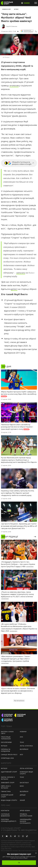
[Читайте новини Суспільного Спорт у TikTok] (27, 836)
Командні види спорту (26, 773)
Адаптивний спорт (9, 772)
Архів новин (25, 810)
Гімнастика (6, 791)
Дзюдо (23, 795)
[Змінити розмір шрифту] (36, 31)
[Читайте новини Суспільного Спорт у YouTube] (6, 836)
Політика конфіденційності (8, 820)
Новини (23, 732)
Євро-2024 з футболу (6, 787)
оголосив (14, 85)
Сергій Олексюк (11, 26)
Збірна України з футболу (8, 778)
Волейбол (24, 749)
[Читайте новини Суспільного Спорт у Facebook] (2, 836)
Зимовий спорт (7, 783)
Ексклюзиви (6, 742)
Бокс (22, 786)
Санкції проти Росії (9, 755)
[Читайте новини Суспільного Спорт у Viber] (18, 836)
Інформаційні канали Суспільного (25, 821)
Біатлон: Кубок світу (7, 732)
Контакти (5, 810)
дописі (14, 289)
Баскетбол (24, 783)
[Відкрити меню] (36, 3)
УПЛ (21, 737)
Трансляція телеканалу (6, 738)
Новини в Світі (6, 9)
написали (20, 272)
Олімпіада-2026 (7, 758)
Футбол (16, 9)
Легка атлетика (26, 746)
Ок (19, 862)
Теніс (22, 742)
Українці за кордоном (5, 750)
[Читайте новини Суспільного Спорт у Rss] (10, 836)
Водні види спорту (9, 800)
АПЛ (21, 755)
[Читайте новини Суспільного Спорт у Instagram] (23, 836)
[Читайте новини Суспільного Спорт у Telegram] (14, 836)
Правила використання (26, 815)
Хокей (22, 800)
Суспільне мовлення (5, 815)
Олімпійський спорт (7, 796)
